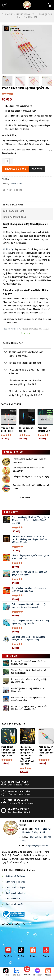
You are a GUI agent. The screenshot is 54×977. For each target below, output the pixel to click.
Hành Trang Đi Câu (25, 14)
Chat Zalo (16, 975)
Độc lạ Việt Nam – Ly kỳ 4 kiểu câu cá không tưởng (27, 689)
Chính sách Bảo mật (14, 904)
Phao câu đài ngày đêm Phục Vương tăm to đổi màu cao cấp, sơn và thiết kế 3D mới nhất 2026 (27, 755)
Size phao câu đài (9, 153)
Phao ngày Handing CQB (44, 429)
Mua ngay (37, 169)
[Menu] (4, 5)
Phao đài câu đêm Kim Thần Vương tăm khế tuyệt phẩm (8, 751)
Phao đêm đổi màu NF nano (7, 429)
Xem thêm (25, 333)
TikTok (21, 956)
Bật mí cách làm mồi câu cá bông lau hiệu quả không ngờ (29, 680)
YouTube (8, 956)
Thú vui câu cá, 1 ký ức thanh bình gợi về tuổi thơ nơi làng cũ (28, 671)
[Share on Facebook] (7, 190)
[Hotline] (27, 970)
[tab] (27, 205)
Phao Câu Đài (30, 17)
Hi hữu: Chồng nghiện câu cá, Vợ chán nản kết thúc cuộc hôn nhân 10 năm (29, 707)
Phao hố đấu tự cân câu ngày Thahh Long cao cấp (46, 751)
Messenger (37, 975)
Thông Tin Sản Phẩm (13, 205)
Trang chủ (7, 14)
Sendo (46, 956)
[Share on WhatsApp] (4, 190)
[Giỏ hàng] (49, 4)
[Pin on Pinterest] (17, 190)
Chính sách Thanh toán (15, 881)
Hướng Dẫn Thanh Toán (14, 217)
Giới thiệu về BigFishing (15, 876)
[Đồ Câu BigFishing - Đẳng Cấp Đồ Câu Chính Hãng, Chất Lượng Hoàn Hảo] (27, 5)
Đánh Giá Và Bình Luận (14, 211)
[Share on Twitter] (10, 190)
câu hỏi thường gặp (13, 343)
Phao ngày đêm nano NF (26, 429)
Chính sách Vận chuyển (15, 887)
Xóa (50, 151)
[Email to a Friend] (14, 190)
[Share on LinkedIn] (21, 190)
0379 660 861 (36, 837)
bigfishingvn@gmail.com (38, 845)
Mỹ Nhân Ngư (9, 249)
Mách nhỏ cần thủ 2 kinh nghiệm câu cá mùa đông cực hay (28, 698)
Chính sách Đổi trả (13, 898)
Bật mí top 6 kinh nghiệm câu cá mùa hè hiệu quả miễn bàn (28, 662)
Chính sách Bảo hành (14, 893)
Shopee (33, 956)
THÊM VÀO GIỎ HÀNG (15, 169)
